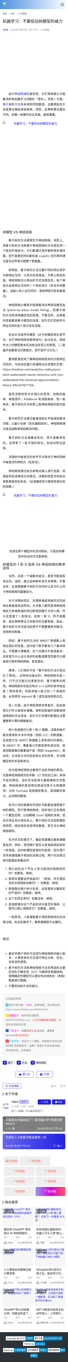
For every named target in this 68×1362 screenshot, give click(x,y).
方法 (18, 104)
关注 (46, 1102)
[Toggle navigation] (62, 4)
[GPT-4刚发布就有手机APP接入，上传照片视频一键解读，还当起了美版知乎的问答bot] (50, 1297)
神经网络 (20, 94)
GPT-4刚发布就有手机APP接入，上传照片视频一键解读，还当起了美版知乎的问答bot (50, 1311)
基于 (6, 104)
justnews (39, 1343)
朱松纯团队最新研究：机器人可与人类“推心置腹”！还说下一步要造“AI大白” (49, 1231)
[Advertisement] (34, 61)
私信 (60, 1102)
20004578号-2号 (53, 1338)
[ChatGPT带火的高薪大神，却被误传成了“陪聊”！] (18, 1297)
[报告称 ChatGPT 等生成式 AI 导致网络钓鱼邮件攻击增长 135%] (18, 1217)
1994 (5, 29)
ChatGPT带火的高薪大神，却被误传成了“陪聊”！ (16, 1311)
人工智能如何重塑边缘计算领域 (17, 1271)
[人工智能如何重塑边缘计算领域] (18, 1257)
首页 (5, 13)
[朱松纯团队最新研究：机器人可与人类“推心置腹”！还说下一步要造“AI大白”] (50, 1217)
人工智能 (44, 29)
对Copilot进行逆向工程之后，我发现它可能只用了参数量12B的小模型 (49, 1271)
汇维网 (29, 1338)
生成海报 (13, 1085)
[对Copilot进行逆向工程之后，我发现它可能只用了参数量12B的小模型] (50, 1257)
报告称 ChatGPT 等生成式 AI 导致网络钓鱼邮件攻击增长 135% (17, 1231)
